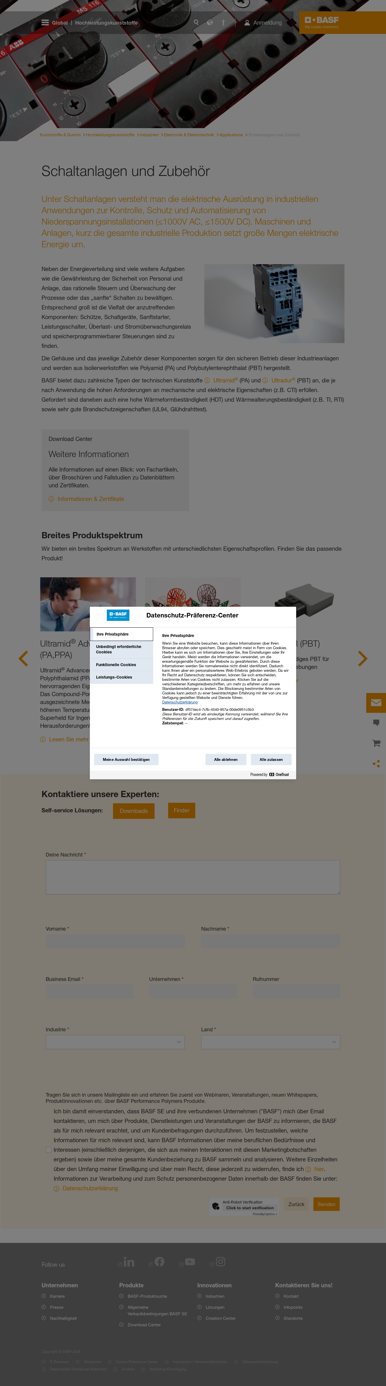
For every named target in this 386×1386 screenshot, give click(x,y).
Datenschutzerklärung (180, 702)
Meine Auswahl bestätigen (126, 759)
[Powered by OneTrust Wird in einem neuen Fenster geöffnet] (271, 775)
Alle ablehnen (226, 759)
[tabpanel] (226, 682)
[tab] (121, 634)
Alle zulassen (271, 759)
